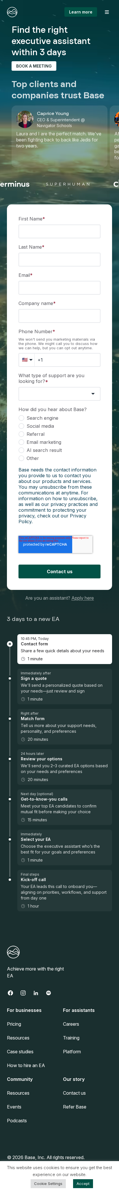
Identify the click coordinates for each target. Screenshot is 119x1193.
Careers (71, 1024)
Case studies (20, 1051)
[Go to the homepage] (12, 12)
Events (14, 1107)
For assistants (79, 1010)
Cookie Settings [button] (48, 1183)
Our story (74, 1079)
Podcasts (17, 1120)
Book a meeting (34, 66)
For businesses (24, 1010)
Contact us (74, 1093)
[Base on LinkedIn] (38, 993)
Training (71, 1038)
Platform (72, 1051)
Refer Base (74, 1107)
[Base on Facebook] (13, 993)
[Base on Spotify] (51, 993)
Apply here (82, 598)
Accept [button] (83, 1183)
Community (20, 1079)
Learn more (80, 11)
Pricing (14, 1024)
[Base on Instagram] (26, 993)
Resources (18, 1038)
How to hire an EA (26, 1065)
